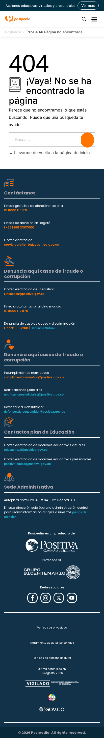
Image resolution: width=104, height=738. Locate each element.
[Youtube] (72, 598)
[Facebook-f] (32, 598)
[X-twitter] (59, 598)
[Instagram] (45, 598)
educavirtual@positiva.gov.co (25, 449)
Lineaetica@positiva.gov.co (24, 294)
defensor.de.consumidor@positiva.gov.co (34, 411)
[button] (94, 19)
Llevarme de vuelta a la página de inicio (51, 152)
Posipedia (13, 32)
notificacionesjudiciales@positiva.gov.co (34, 394)
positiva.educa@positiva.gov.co (27, 464)
